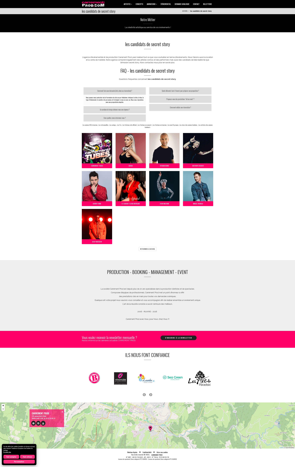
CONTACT (196, 4)
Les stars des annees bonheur (188, 125)
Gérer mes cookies (162, 452)
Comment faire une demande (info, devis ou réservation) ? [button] (114, 90)
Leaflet (281, 447)
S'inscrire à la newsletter (178, 338)
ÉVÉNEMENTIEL (166, 4)
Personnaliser (19, 461)
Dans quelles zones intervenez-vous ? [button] (115, 118)
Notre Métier (147, 19)
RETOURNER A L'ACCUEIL (147, 249)
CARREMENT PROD (156, 455)
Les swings (112, 125)
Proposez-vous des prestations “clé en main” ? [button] (180, 99)
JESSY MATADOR (97, 241)
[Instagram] (38, 423)
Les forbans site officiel (129, 125)
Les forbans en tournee (160, 125)
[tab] (115, 91)
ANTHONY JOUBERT (198, 165)
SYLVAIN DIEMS (164, 165)
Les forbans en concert (145, 125)
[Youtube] (43, 423)
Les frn (119, 125)
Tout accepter (11, 456)
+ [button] (3, 405)
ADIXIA (131, 165)
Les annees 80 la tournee (90, 125)
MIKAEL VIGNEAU (198, 203)
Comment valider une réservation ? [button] (180, 107)
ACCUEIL (185, 11)
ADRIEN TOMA (97, 203)
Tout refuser (27, 456)
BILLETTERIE (207, 4)
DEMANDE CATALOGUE (182, 4)
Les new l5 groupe (173, 125)
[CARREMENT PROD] (93, 4)
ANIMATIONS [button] (151, 4)
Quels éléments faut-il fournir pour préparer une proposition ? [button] (180, 90)
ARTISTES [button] (127, 4)
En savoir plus (7, 452)
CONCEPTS (139, 4)
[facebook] (33, 423)
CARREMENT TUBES (97, 165)
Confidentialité (147, 452)
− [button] (3, 409)
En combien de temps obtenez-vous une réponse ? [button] (115, 109)
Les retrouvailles (103, 125)
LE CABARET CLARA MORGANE (131, 203)
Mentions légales (132, 452)
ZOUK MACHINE (164, 203)
